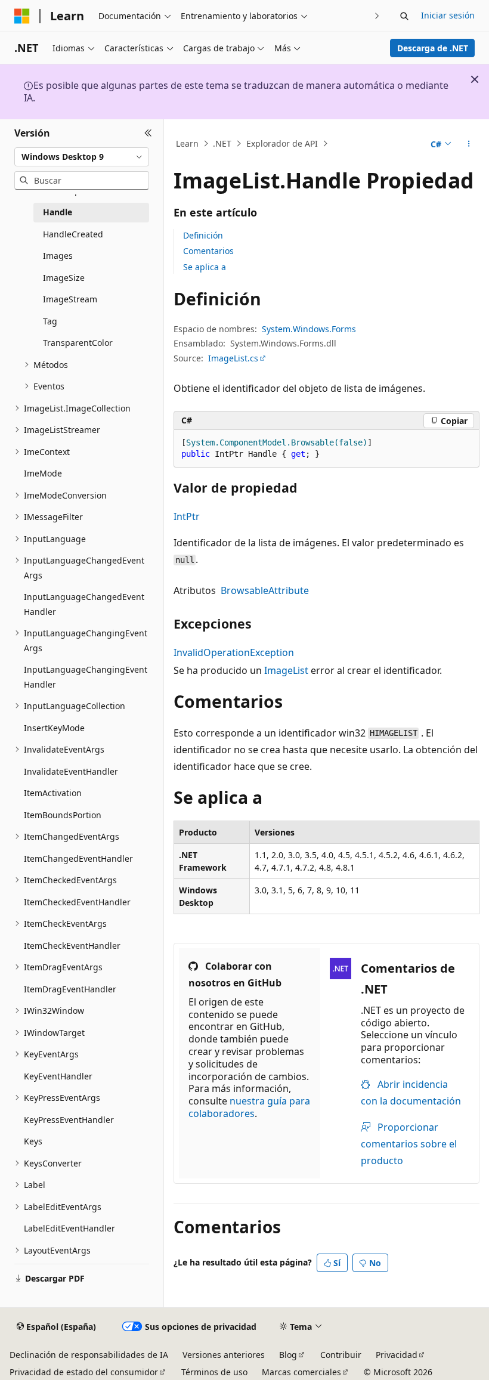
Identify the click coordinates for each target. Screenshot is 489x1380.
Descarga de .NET (432, 48)
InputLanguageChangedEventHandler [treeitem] (84, 604)
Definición (203, 235)
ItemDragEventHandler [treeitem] (70, 989)
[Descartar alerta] (474, 79)
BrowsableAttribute (265, 590)
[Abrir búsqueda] (404, 16)
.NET (222, 143)
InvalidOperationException (234, 652)
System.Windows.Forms (309, 329)
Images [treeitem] (58, 255)
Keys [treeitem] (33, 1141)
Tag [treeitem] (50, 321)
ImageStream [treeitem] (70, 299)
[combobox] (81, 156)
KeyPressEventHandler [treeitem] (69, 1119)
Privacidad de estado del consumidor (84, 1372)
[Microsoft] (22, 16)
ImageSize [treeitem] (64, 277)
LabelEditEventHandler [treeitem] (69, 1228)
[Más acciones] (469, 143)
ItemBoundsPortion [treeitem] (62, 815)
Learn (187, 143)
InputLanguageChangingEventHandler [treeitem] (85, 677)
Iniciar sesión (448, 15)
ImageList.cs (233, 358)
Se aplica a (204, 267)
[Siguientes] (377, 16)
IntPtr (187, 516)
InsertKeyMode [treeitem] (54, 728)
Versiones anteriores (223, 1354)
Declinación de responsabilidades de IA (89, 1354)
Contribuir (340, 1354)
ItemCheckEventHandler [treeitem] (72, 945)
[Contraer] (148, 133)
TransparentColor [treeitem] (78, 342)
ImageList (286, 670)
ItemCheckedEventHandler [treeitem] (77, 902)
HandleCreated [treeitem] (73, 234)
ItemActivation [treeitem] (53, 793)
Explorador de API (282, 143)
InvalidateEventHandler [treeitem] (71, 771)
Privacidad (396, 1354)
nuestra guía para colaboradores (249, 1107)
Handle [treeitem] (57, 212)
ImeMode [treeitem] (43, 473)
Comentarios (208, 250)
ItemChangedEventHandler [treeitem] (78, 858)
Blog (288, 1354)
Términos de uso (214, 1372)
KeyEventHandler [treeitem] (58, 1076)
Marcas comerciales (301, 1372)
